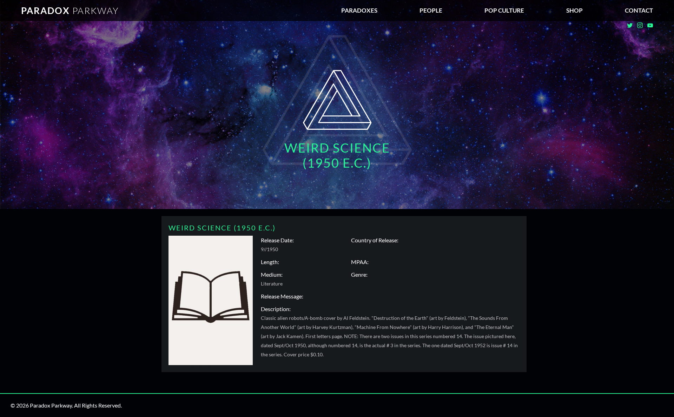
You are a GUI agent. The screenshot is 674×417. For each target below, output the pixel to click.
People (430, 10)
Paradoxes (359, 10)
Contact (639, 10)
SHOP (574, 10)
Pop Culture (504, 10)
